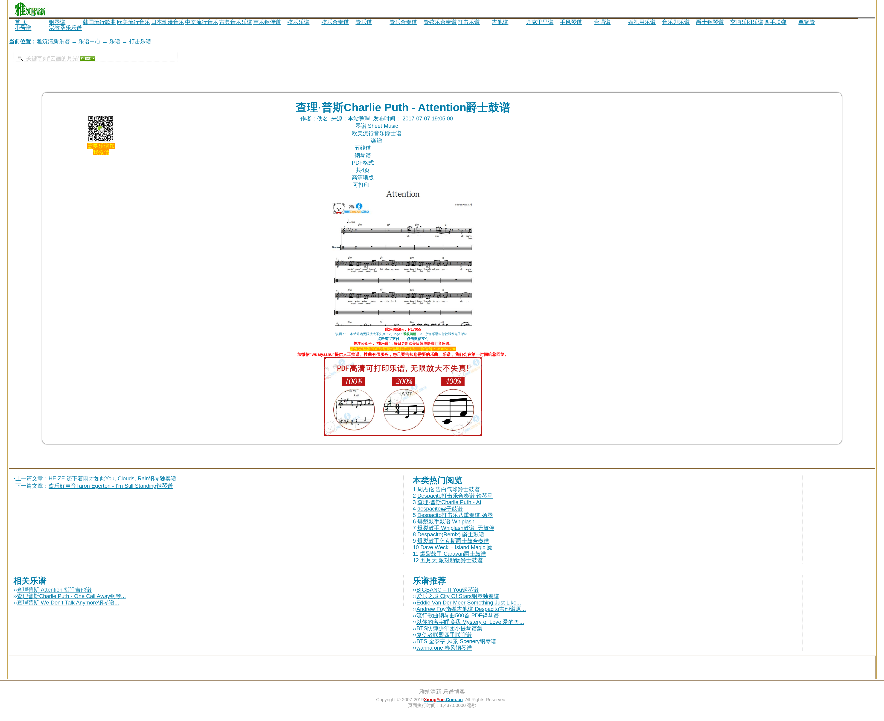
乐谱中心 (90, 41)
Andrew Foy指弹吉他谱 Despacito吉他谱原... (471, 609)
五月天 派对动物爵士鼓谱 (451, 560)
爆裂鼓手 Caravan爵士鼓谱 (453, 554)
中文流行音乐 (201, 22)
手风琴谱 (571, 22)
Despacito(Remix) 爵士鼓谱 (450, 534)
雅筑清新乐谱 (53, 41)
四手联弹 (775, 22)
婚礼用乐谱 (642, 22)
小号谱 (23, 28)
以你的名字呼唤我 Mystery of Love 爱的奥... (470, 622)
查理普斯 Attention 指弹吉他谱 (54, 590)
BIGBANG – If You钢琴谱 (447, 590)
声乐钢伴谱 (267, 22)
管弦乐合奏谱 (440, 22)
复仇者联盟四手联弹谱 (444, 635)
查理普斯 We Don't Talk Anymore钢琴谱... (68, 602)
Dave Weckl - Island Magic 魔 (456, 547)
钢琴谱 (57, 22)
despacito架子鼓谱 (440, 508)
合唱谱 (602, 22)
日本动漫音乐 (167, 22)
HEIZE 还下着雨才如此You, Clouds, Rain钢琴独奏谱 (112, 478)
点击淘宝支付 (388, 339)
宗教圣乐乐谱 (65, 28)
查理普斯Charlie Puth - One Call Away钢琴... (71, 596)
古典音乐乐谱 (235, 22)
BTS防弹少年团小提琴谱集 (449, 628)
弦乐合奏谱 (335, 22)
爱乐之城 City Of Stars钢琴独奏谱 (457, 596)
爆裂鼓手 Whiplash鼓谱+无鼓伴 (455, 528)
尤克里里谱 (539, 22)
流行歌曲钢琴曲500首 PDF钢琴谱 (457, 615)
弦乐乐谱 (298, 22)
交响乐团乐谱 (746, 22)
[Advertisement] (821, 9)
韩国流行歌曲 (99, 22)
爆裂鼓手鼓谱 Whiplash (445, 521)
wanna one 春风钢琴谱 (444, 648)
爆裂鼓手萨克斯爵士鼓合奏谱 (453, 541)
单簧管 (806, 22)
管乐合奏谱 (403, 22)
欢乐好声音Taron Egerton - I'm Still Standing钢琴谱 (111, 486)
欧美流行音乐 (133, 22)
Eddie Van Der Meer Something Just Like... (468, 602)
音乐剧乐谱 (676, 22)
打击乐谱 (469, 22)
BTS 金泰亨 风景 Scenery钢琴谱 (456, 641)
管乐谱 (363, 22)
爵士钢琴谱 (710, 22)
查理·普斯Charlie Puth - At (449, 502)
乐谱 (114, 41)
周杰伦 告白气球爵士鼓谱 (448, 489)
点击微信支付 (418, 339)
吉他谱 (500, 22)
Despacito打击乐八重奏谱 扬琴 (455, 515)
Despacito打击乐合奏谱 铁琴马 (455, 496)
